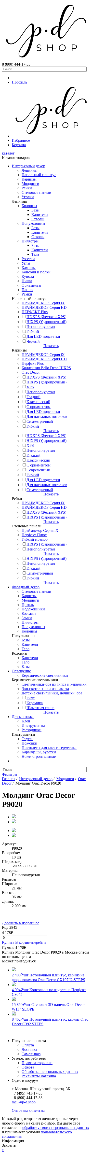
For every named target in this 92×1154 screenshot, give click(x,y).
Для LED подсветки (43, 336)
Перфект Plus (33, 363)
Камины (29, 268)
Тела (35, 254)
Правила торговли (37, 1063)
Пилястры (30, 241)
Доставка (29, 1049)
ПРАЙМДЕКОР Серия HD (44, 307)
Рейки (27, 188)
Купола (28, 276)
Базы (35, 210)
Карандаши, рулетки (39, 752)
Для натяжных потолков (46, 416)
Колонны (29, 206)
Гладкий (33, 397)
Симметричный (39, 421)
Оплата (28, 1045)
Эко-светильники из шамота (45, 689)
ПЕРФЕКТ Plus (35, 312)
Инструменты (33, 725)
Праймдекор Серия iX (40, 530)
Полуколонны (33, 223)
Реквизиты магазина (39, 1076)
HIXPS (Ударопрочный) (46, 322)
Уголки (28, 197)
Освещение (21, 671)
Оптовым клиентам (28, 1110)
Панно (27, 290)
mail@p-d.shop (24, 1102)
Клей (26, 721)
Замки (27, 618)
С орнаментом (38, 407)
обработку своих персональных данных (55, 1128)
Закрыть (9, 1145)
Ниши (27, 281)
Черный (33, 341)
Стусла (27, 739)
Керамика (34, 703)
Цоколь (28, 605)
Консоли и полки (36, 272)
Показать (51, 346)
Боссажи (29, 613)
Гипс (30, 698)
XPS (30, 387)
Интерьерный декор (28, 166)
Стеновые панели (36, 192)
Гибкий (32, 331)
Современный (38, 470)
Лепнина (29, 170)
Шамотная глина (40, 708)
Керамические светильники (45, 675)
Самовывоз (31, 1054)
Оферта (28, 1067)
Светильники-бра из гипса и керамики (54, 684)
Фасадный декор (25, 587)
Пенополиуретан (40, 326)
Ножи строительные (39, 756)
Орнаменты (31, 285)
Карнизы (29, 179)
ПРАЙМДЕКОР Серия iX (43, 303)
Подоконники (33, 609)
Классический (38, 402)
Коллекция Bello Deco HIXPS (46, 368)
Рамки (27, 294)
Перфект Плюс (34, 535)
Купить (8, 942)
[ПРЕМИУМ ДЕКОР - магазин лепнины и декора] (46, 60)
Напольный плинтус (39, 175)
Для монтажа (23, 717)
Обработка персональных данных (50, 1072)
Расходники (31, 730)
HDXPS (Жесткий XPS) (46, 317)
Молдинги (30, 184)
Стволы (37, 219)
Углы (26, 263)
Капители (39, 214)
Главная (8, 779)
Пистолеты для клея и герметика (49, 748)
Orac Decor (31, 372)
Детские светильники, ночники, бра (52, 693)
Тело (25, 649)
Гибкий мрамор (35, 539)
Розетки (28, 259)
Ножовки (29, 743)
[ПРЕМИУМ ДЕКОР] (51, 136)
